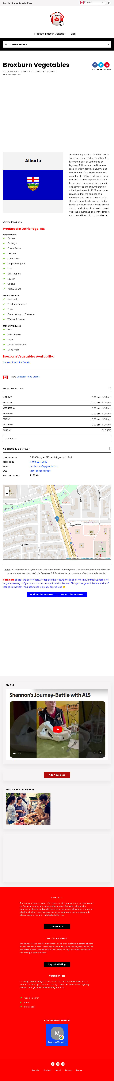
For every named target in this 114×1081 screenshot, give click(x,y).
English (88, 2)
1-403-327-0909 (38, 461)
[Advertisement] (57, 118)
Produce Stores (48, 71)
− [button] (7, 493)
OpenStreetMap (87, 558)
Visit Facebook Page (40, 470)
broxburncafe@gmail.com (43, 466)
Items (25, 71)
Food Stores (36, 71)
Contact (47, 1070)
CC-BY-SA (106, 558)
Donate (35, 1070)
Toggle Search (18, 44)
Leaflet (68, 558)
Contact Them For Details (16, 362)
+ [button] (7, 489)
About (58, 1070)
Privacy (68, 1070)
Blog (73, 33)
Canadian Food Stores (28, 376)
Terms (79, 1070)
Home (16, 71)
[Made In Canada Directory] (57, 18)
